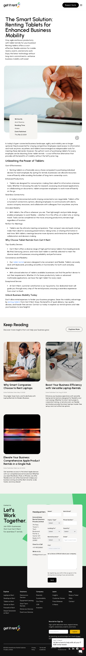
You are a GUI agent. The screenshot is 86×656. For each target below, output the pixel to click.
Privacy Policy (34, 648)
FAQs (70, 598)
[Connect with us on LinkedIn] (73, 649)
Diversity (39, 595)
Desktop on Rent (9, 598)
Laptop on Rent (9, 595)
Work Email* (67, 511)
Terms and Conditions (42, 648)
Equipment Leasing (26, 601)
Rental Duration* (53, 537)
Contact (71, 601)
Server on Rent (9, 605)
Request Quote (70, 5)
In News (55, 605)
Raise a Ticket (73, 595)
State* (65, 537)
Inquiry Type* (52, 520)
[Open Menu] (81, 5)
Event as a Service (26, 612)
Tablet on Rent (9, 601)
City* (49, 545)
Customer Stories (59, 598)
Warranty (53, 647)
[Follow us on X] (69, 649)
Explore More (74, 329)
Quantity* (66, 528)
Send (52, 580)
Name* (50, 511)
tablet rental (18, 262)
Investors (39, 608)
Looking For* (52, 528)
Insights (55, 595)
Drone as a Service (26, 609)
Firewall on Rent (9, 608)
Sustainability (41, 598)
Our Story (39, 601)
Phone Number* (68, 520)
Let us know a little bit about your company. (62, 553)
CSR (37, 605)
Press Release (57, 601)
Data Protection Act (62, 648)
